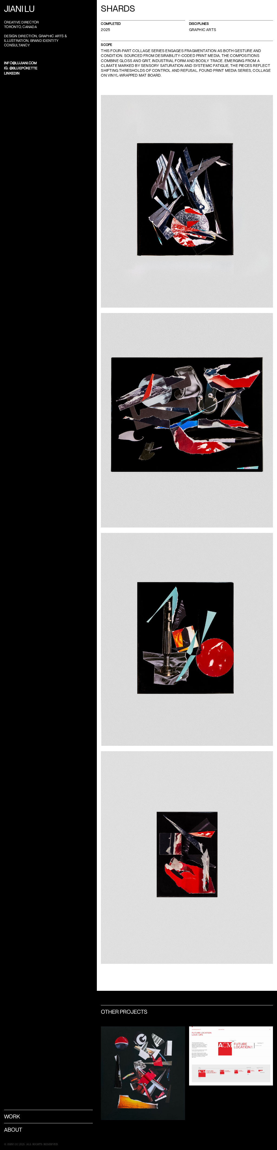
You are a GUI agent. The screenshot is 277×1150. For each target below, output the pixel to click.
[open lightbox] (187, 201)
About (13, 1129)
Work (12, 1116)
